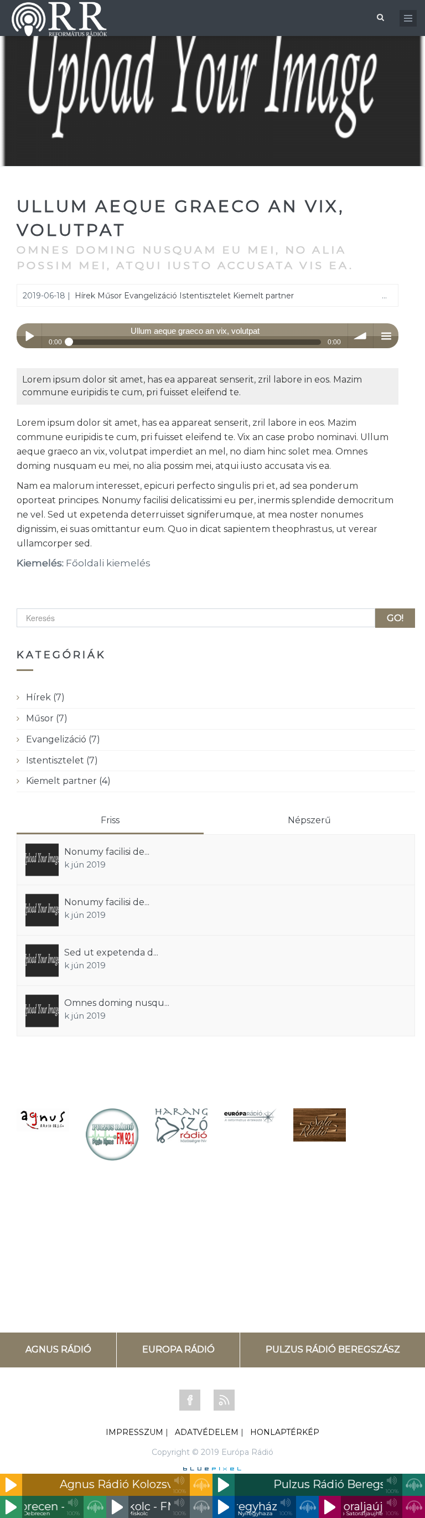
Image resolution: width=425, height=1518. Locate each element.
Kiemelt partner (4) (68, 781)
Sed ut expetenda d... (111, 952)
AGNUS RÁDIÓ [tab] (58, 1349)
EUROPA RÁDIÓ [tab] (178, 1349)
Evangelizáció (150, 296)
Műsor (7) (47, 718)
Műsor (109, 296)
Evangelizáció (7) (63, 739)
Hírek (85, 296)
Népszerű (309, 820)
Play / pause (29, 335)
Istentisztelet (205, 296)
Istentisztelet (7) (62, 760)
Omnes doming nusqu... (116, 1003)
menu (386, 335)
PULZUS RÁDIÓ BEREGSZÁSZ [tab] (333, 1349)
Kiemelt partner (263, 296)
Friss (110, 820)
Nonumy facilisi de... (106, 851)
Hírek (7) (45, 697)
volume (360, 335)
